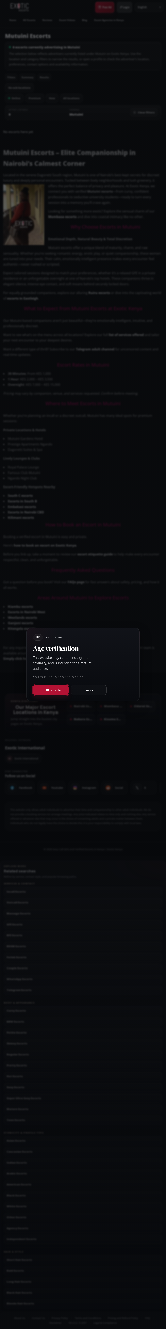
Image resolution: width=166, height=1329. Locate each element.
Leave (88, 690)
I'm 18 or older (51, 690)
